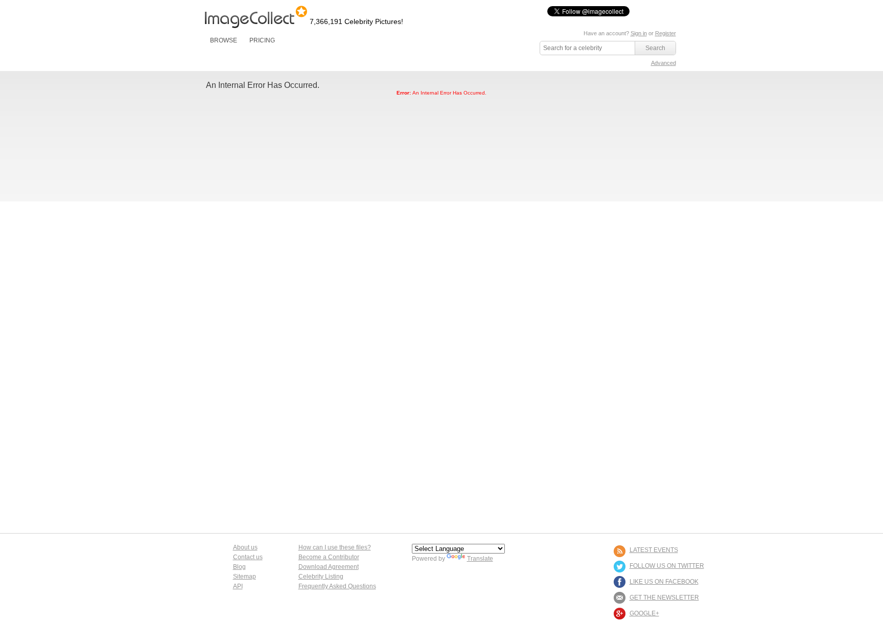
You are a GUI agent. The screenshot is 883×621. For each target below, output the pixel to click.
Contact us (248, 557)
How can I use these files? (334, 547)
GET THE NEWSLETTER (664, 597)
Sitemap (244, 576)
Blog (239, 566)
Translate (480, 558)
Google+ (644, 613)
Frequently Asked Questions (337, 586)
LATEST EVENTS (654, 550)
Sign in (639, 33)
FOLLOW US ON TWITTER (667, 565)
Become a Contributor (328, 557)
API (238, 586)
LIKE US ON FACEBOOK (664, 581)
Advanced (663, 63)
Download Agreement (328, 566)
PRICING (262, 40)
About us (245, 547)
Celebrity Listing (320, 576)
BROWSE (223, 40)
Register (665, 33)
